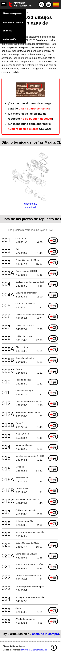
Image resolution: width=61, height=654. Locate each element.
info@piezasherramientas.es (34, 650)
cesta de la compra (45, 633)
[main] (30, 324)
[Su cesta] (48, 5)
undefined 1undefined (30, 206)
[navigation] (3, 4)
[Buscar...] (41, 4)
